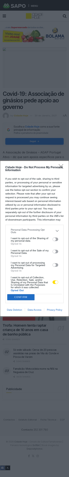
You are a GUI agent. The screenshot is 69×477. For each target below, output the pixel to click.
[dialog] (34, 239)
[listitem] (34, 230)
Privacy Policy (54, 309)
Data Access (34, 309)
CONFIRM (20, 297)
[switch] (55, 239)
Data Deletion (14, 309)
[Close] (62, 167)
